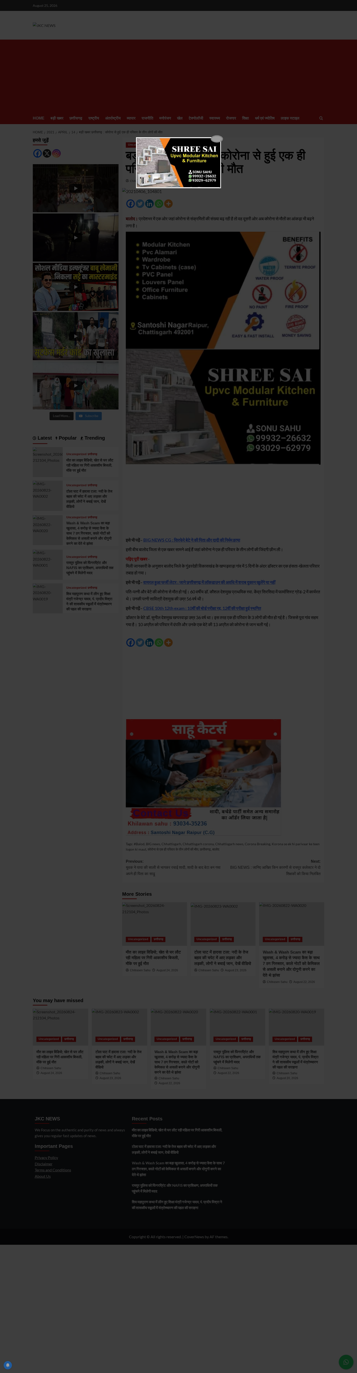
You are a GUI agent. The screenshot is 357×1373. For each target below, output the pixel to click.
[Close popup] (217, 139)
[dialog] (178, 162)
